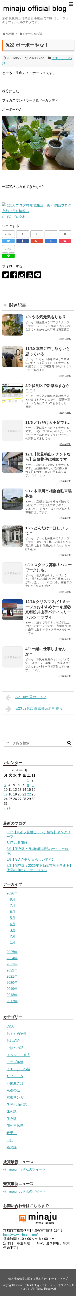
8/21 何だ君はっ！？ (30, 697)
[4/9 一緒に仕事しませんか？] (12, 656)
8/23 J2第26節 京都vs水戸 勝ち (38, 708)
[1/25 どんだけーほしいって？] (12, 536)
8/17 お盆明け (17, 843)
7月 (12, 905)
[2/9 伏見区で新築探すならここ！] (12, 393)
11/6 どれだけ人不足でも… (48, 422)
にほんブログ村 (14, 217)
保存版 (12, 1119)
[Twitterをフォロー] (5, 274)
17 (6, 794)
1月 (12, 942)
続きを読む (65, 338)
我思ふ (12, 1133)
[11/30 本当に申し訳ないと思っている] (12, 356)
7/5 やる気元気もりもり (45, 317)
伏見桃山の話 (17, 1104)
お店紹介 (13, 1040)
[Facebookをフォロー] (13, 274)
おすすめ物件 (17, 1033)
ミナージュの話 (18, 1069)
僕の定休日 (15, 1126)
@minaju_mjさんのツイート (24, 1169)
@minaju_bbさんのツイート (24, 1191)
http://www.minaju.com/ (20, 1235)
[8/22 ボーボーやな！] (51, 241)
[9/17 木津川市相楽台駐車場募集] (12, 499)
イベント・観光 (18, 1055)
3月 (12, 930)
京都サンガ (15, 1097)
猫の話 (12, 1147)
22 (29, 794)
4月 (12, 924)
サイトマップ (59, 1278)
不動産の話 (15, 1083)
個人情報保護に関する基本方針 (27, 1278)
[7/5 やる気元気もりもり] (12, 325)
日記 (10, 1140)
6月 (12, 912)
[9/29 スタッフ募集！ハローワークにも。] (12, 572)
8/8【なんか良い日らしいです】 (31, 859)
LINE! (8, 248)
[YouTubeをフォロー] (29, 274)
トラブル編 (15, 1062)
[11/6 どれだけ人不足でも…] (12, 430)
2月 (12, 936)
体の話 (12, 1111)
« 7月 (8, 808)
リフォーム (15, 1076)
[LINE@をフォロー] (37, 274)
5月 (12, 918)
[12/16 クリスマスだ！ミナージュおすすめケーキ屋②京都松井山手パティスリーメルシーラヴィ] (12, 609)
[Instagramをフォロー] (21, 274)
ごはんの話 (15, 1048)
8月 (12, 899)
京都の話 (13, 1090)
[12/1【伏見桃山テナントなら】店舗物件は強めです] (12, 462)
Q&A (10, 1026)
